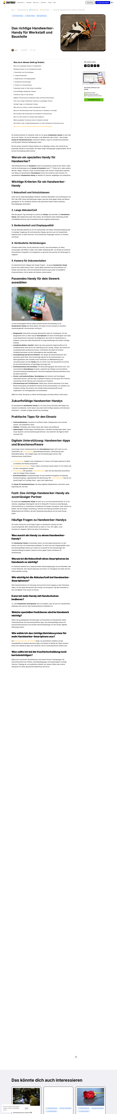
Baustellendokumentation (21, 466)
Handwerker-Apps (39, 471)
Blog (13, 9)
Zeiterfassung (17, 471)
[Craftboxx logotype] (9, 2)
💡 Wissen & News (44, 9)
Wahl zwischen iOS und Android (24, 641)
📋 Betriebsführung (23, 9)
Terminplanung (28, 451)
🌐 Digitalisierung (33, 9)
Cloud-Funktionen (57, 478)
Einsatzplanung (18, 461)
